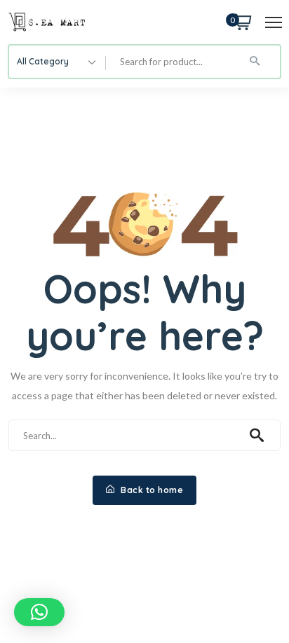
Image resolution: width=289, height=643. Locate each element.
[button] (39, 612)
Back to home (151, 490)
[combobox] (57, 62)
